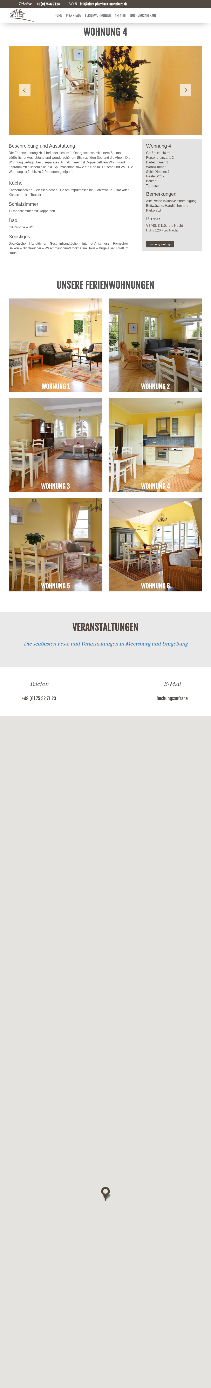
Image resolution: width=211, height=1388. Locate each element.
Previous (25, 90)
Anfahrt (121, 15)
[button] (105, 1193)
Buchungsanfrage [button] (160, 244)
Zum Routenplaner (105, 772)
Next (186, 90)
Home (58, 15)
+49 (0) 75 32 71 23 (39, 698)
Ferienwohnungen (98, 15)
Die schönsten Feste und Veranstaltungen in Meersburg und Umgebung (105, 644)
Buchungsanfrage (143, 15)
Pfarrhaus (73, 15)
